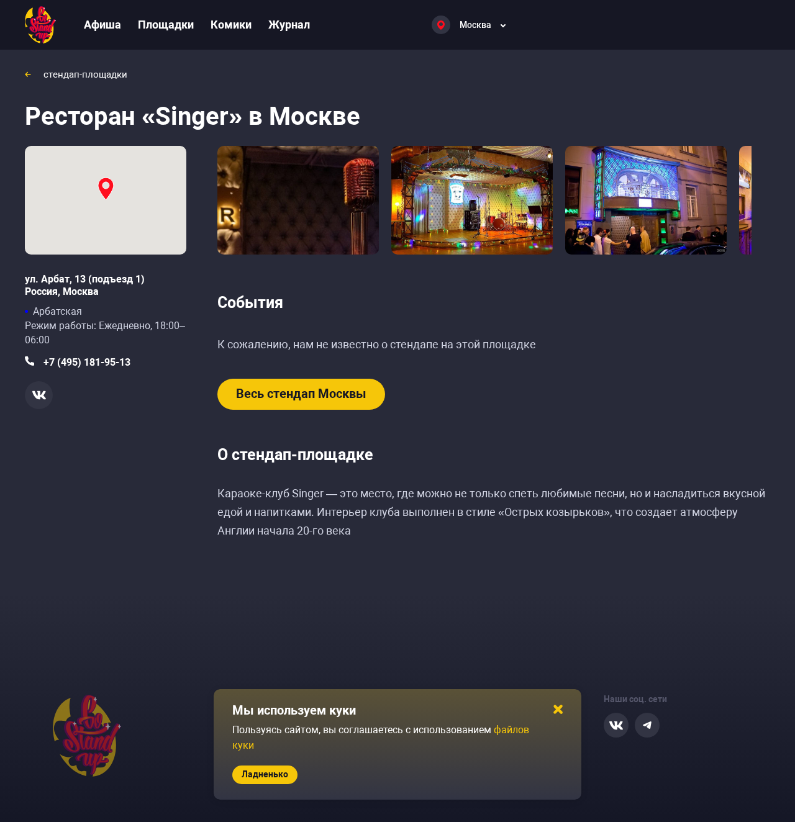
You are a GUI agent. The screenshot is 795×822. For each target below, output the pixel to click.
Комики (231, 24)
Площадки (166, 24)
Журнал (289, 24)
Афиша (102, 24)
